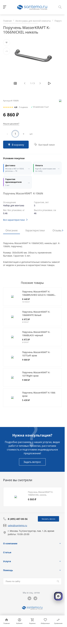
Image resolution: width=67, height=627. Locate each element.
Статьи (7, 552)
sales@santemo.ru (17, 525)
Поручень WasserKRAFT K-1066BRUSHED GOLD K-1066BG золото (38, 295)
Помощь (8, 570)
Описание (11, 230)
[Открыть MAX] (58, 596)
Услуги (7, 561)
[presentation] (62, 230)
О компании (10, 543)
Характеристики (35, 230)
